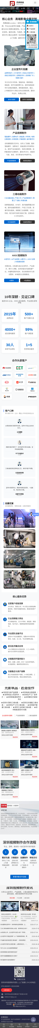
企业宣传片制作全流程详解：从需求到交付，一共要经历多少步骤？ (14, 944)
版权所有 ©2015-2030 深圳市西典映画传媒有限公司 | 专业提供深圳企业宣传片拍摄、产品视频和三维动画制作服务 (19, 1001)
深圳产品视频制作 (16, 1019)
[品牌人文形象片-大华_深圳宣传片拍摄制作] (29, 764)
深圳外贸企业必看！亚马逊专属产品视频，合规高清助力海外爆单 (29, 914)
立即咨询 (6, 990)
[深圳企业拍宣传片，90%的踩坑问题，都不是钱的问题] (10, 906)
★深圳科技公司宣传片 (11, 695)
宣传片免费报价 (27, 99)
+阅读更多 (4, 920)
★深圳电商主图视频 (28, 692)
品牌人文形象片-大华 (27, 770)
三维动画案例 (32, 715)
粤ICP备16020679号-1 (19, 1006)
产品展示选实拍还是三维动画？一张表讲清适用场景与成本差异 (13, 940)
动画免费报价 (27, 222)
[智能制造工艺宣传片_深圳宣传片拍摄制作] (10, 784)
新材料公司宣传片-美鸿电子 (9, 730)
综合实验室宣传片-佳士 (8, 770)
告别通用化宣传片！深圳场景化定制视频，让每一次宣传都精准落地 (13, 925)
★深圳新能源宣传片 (13, 697)
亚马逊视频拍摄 (5, 1019)
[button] (30, 10)
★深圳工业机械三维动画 (22, 707)
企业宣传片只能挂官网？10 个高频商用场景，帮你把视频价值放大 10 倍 (14, 936)
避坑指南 (26, 898)
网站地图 (8, 1004)
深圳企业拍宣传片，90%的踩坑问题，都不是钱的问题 (9, 914)
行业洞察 (19, 898)
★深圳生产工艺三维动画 (15, 705)
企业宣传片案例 (7, 715)
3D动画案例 (11, 222)
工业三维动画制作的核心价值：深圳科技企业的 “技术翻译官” (14, 929)
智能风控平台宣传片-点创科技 (29, 750)
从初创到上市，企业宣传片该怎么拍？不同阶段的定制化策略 (13, 932)
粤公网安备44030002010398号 (24, 1004)
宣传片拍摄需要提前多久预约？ (9, 956)
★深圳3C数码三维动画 (9, 703)
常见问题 (12, 898)
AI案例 (11, 280)
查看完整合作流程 (19, 877)
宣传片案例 (11, 99)
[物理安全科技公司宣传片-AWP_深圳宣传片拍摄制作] (29, 724)
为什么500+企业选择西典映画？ (9, 948)
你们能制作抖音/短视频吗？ (8, 960)
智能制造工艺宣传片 (7, 790)
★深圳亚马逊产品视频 (9, 692)
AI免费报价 (27, 280)
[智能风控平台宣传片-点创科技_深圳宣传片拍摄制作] (29, 744)
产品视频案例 (11, 161)
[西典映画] (8, 3)
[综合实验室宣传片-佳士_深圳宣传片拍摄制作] (10, 764)
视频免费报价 (27, 161)
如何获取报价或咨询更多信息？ (9, 952)
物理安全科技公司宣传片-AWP (28, 730)
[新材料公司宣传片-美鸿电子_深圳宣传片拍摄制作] (10, 724)
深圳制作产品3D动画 (7, 1021)
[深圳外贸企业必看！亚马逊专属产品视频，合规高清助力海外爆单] (29, 906)
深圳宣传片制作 (25, 1019)
